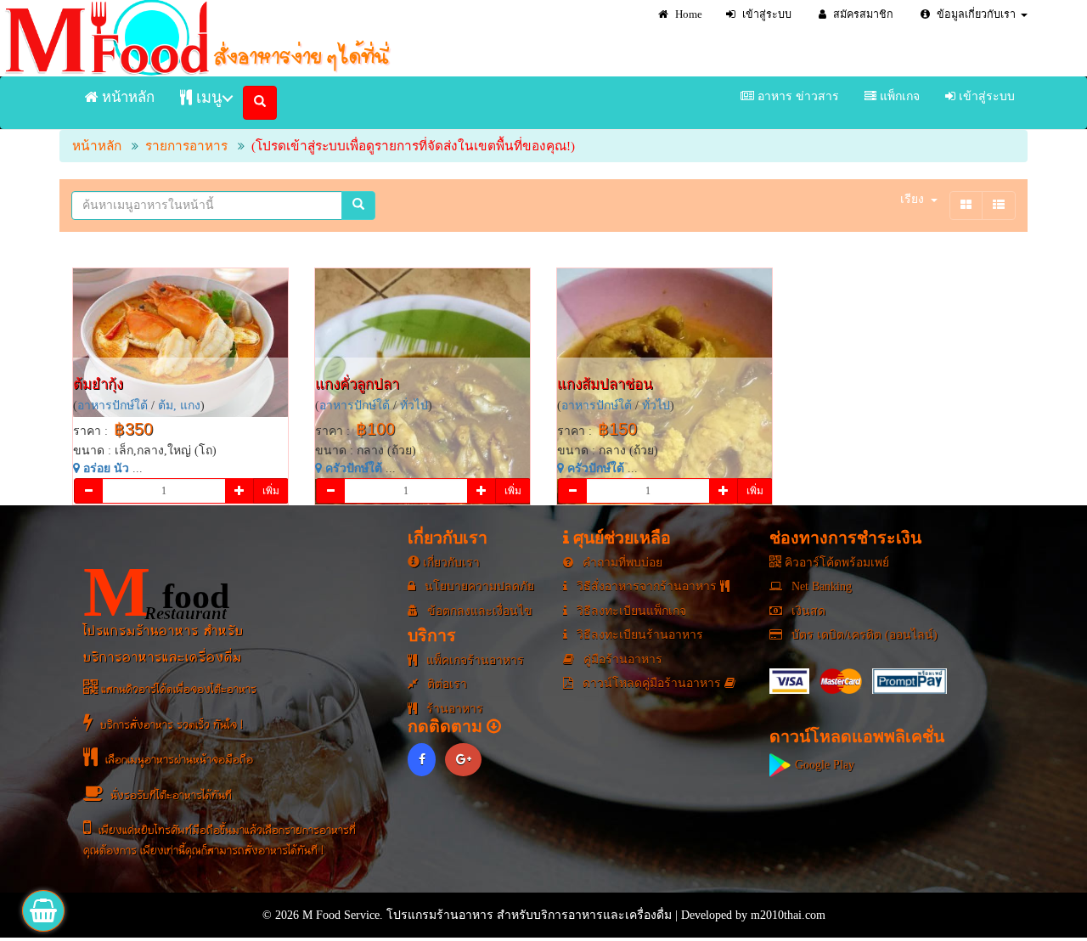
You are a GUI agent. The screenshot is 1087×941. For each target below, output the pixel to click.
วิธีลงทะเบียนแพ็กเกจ (629, 611)
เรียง (912, 199)
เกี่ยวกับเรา (450, 562)
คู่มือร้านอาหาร (621, 659)
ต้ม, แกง (179, 405)
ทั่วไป (414, 405)
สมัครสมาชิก (862, 14)
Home (687, 14)
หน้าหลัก (127, 97)
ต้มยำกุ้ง (98, 384)
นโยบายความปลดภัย (477, 586)
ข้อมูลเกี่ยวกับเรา (975, 14)
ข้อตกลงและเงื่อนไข (478, 611)
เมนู (207, 97)
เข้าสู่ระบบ (765, 14)
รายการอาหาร (186, 145)
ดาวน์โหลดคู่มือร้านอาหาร (651, 683)
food (156, 592)
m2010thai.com (788, 915)
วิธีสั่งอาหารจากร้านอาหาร (646, 586)
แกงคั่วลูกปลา (357, 384)
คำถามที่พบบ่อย (620, 562)
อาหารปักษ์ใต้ (112, 405)
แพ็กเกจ (898, 96)
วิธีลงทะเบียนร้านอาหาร (638, 634)
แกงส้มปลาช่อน (604, 384)
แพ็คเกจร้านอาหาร (473, 660)
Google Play (822, 764)
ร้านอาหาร (453, 708)
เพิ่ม (270, 491)
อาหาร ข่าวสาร (796, 96)
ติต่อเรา (445, 684)
